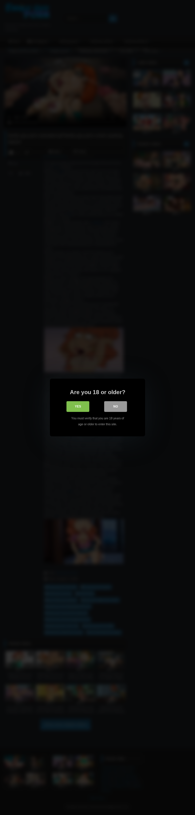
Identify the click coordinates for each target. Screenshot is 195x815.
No (115, 406)
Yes (78, 406)
